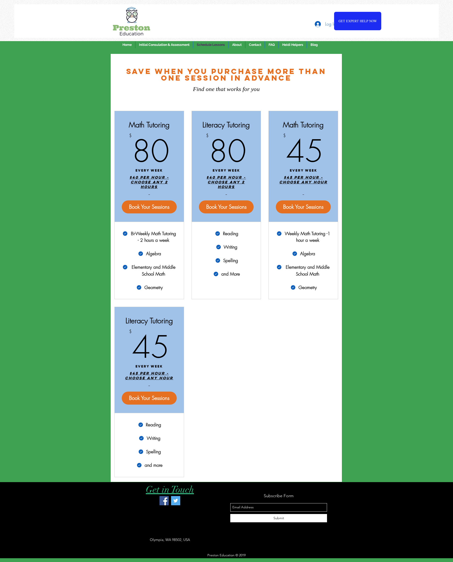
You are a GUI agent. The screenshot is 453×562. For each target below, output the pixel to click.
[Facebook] (164, 500)
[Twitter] (175, 500)
